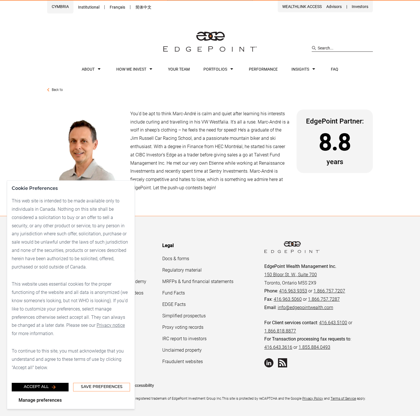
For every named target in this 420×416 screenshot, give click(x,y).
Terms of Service (343, 398)
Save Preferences (102, 387)
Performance (263, 69)
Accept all (36, 387)
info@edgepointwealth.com (305, 307)
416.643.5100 (333, 322)
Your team (179, 69)
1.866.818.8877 (280, 331)
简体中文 (143, 7)
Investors (360, 6)
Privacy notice (111, 325)
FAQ (334, 69)
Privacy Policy (312, 398)
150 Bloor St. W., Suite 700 (290, 274)
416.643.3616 (278, 347)
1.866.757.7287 (324, 299)
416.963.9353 (293, 291)
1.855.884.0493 (314, 347)
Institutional (88, 7)
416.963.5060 (288, 299)
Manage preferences (40, 400)
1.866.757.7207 (329, 291)
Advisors (334, 6)
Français (117, 7)
